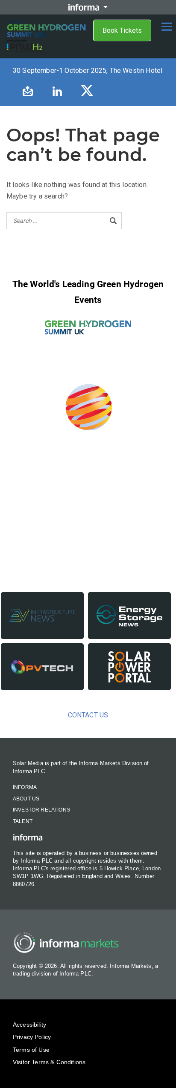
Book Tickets (122, 30)
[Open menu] (166, 26)
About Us (26, 799)
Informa (25, 787)
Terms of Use (31, 1049)
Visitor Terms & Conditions (49, 1062)
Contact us (88, 715)
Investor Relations (41, 810)
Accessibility (29, 1024)
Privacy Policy (32, 1036)
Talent (22, 821)
